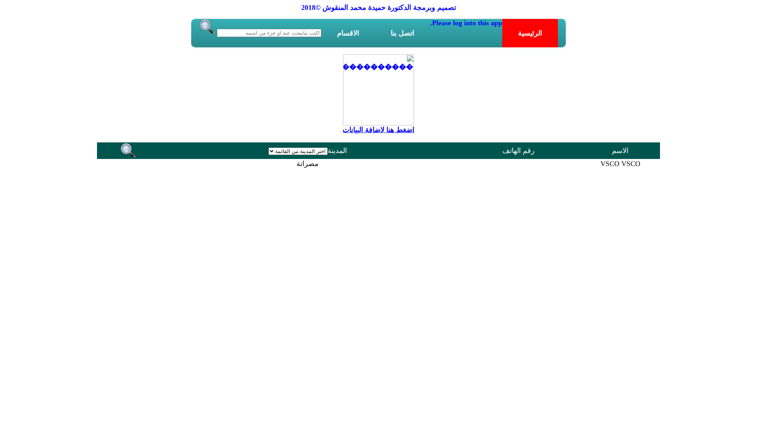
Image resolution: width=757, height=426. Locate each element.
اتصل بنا (402, 33)
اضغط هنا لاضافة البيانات (378, 130)
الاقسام (348, 33)
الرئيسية (530, 33)
